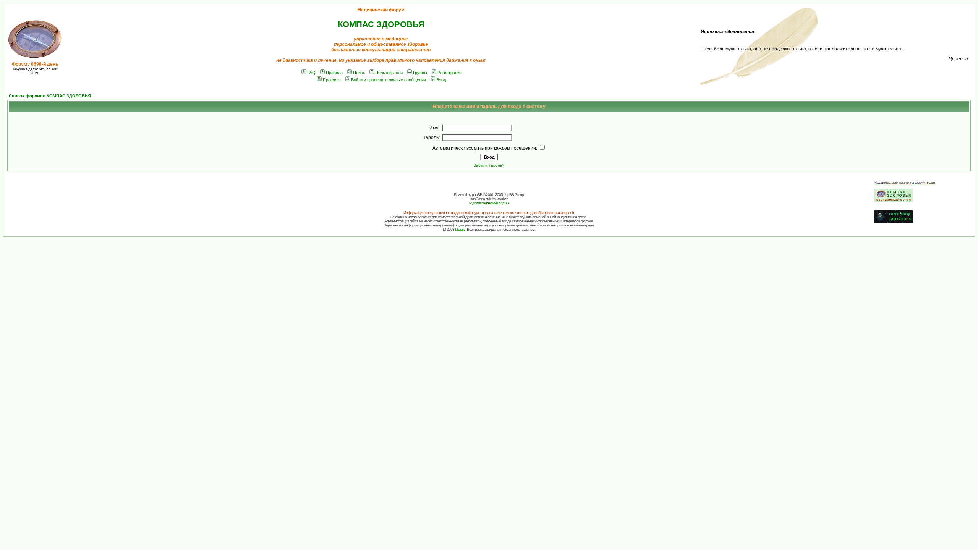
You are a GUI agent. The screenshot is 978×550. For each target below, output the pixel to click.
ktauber (502, 199)
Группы (420, 72)
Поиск (359, 72)
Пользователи (389, 72)
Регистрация (449, 72)
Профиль (332, 80)
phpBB (477, 194)
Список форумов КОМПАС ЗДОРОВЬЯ (50, 96)
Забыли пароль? (489, 165)
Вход (441, 80)
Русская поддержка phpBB (489, 203)
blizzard (460, 229)
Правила (334, 72)
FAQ (311, 72)
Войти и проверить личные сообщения (388, 80)
